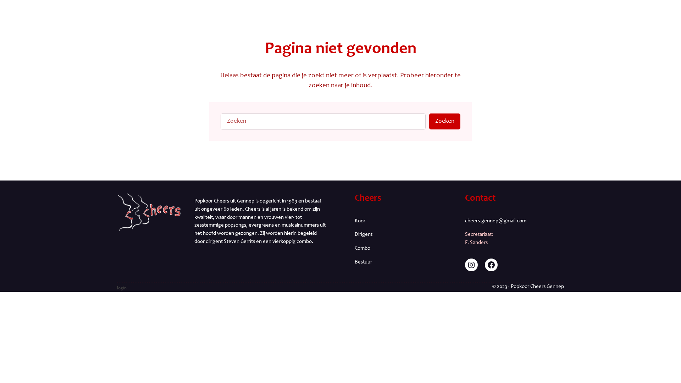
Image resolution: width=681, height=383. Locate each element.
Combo (362, 248)
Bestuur (363, 262)
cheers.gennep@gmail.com (495, 221)
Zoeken (444, 121)
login (122, 288)
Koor (360, 221)
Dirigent (363, 234)
